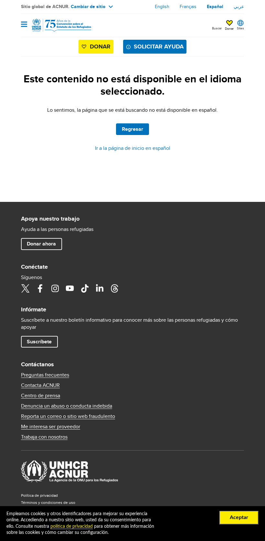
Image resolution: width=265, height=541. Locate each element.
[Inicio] (54, 25)
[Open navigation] (24, 25)
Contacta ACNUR (40, 385)
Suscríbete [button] (39, 341)
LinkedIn (99, 288)
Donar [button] (229, 28)
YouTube (70, 288)
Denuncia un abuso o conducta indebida (66, 406)
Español (215, 6)
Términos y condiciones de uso (48, 502)
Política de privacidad (39, 495)
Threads (114, 288)
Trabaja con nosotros (44, 437)
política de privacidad (71, 526)
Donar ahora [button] (41, 243)
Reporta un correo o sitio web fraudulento (68, 416)
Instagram (55, 288)
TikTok (84, 288)
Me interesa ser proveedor (50, 426)
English (162, 6)
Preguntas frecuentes (45, 375)
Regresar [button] (132, 129)
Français (188, 6)
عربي (239, 6)
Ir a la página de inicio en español (132, 148)
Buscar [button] (217, 28)
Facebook (40, 288)
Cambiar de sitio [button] (88, 6)
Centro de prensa (40, 395)
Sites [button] (240, 28)
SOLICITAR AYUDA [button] (159, 46)
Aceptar (239, 517)
